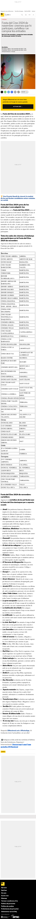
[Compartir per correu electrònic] (15, 92)
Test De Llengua (19, 11)
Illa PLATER (27, 11)
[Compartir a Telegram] (8, 92)
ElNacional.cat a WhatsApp (18, 730)
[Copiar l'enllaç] (18, 92)
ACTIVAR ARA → (18, 106)
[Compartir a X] (2, 92)
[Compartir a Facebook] (12, 92)
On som (3, 893)
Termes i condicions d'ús (9, 901)
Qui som (4, 887)
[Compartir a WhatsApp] (5, 92)
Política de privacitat (8, 903)
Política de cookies (7, 906)
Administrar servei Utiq (9, 911)
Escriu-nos (5, 895)
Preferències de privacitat (10, 909)
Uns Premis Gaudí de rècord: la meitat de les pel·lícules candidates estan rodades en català (18, 198)
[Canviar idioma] (29, 15)
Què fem (4, 890)
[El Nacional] (2, 15)
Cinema (3, 751)
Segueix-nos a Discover (7, 11)
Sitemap (4, 898)
